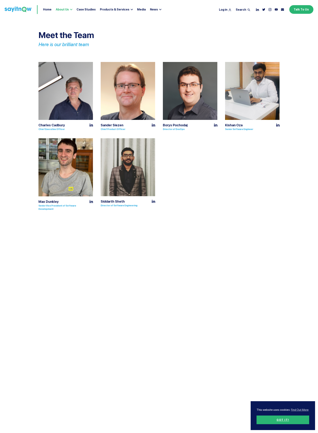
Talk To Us (301, 9)
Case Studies (86, 9)
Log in (223, 9)
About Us (62, 9)
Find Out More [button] (300, 409)
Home (47, 9)
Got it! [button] (283, 419)
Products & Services (114, 9)
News (154, 9)
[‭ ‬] (270, 9)
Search (241, 9)
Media (141, 9)
